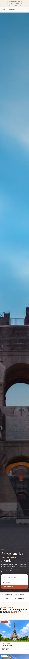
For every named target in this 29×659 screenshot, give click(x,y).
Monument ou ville (8, 576)
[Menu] (26, 9)
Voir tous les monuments (6, 616)
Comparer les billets (8, 586)
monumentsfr (8, 10)
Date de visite (7, 581)
